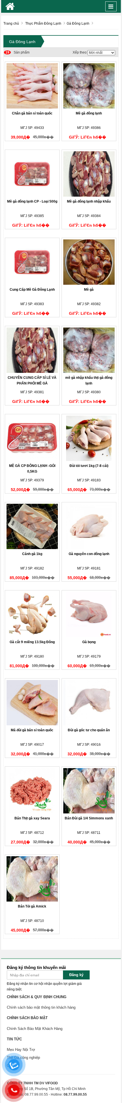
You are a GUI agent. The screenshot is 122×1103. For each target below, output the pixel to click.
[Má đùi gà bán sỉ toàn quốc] (32, 702)
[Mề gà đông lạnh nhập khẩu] (89, 174)
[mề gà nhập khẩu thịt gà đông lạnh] (89, 350)
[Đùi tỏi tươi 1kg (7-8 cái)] (89, 438)
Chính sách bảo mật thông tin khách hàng (41, 1007)
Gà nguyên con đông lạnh (89, 554)
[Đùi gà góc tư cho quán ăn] (89, 702)
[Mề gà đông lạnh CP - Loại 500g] (32, 174)
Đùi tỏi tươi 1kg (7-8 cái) (89, 466)
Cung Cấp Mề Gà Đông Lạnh (32, 290)
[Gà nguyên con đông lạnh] (89, 526)
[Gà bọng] (89, 614)
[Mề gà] (89, 262)
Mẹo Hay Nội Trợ (21, 1049)
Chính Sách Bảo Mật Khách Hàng (34, 1029)
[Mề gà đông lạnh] (89, 86)
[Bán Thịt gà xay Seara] (32, 790)
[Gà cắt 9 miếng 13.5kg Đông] (32, 614)
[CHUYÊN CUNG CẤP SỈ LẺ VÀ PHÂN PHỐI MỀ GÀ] (32, 350)
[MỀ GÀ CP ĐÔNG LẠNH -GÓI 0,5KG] (32, 438)
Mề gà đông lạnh (89, 113)
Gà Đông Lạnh (22, 41)
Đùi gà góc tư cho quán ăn (89, 730)
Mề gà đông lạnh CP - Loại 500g (32, 201)
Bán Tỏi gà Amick (32, 906)
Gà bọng (89, 642)
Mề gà (89, 290)
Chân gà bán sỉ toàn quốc (32, 113)
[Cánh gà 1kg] (32, 526)
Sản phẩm (17, 52)
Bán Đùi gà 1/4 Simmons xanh (89, 818)
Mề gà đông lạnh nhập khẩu (89, 201)
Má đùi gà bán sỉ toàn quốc (32, 730)
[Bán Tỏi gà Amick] (32, 879)
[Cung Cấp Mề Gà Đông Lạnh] (32, 262)
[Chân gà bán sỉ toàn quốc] (32, 86)
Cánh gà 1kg (32, 554)
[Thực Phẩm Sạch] (10, 6)
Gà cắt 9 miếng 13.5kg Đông (32, 642)
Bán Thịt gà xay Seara (32, 818)
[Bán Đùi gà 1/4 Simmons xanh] (89, 790)
